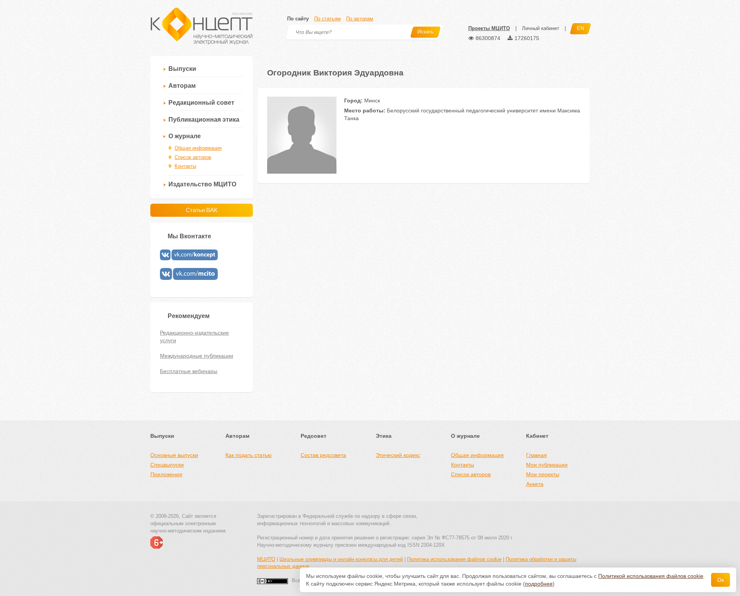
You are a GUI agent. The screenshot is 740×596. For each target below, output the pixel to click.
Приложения (166, 474)
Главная (536, 455)
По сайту (298, 19)
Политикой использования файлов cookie (650, 576)
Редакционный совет (201, 102)
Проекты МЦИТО (489, 28)
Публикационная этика (203, 119)
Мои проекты (542, 474)
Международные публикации (196, 356)
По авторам (359, 19)
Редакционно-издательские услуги (194, 336)
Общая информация (198, 148)
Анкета (534, 484)
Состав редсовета (323, 455)
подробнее (539, 584)
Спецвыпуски (167, 465)
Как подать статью (248, 455)
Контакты (185, 166)
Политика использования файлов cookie (454, 559)
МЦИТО (266, 559)
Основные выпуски (174, 455)
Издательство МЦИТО (202, 184)
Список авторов (193, 157)
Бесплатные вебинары (188, 371)
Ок (720, 580)
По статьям (327, 19)
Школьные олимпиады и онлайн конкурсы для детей (341, 559)
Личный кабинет (540, 28)
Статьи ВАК (201, 210)
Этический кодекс (398, 455)
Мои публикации (547, 465)
